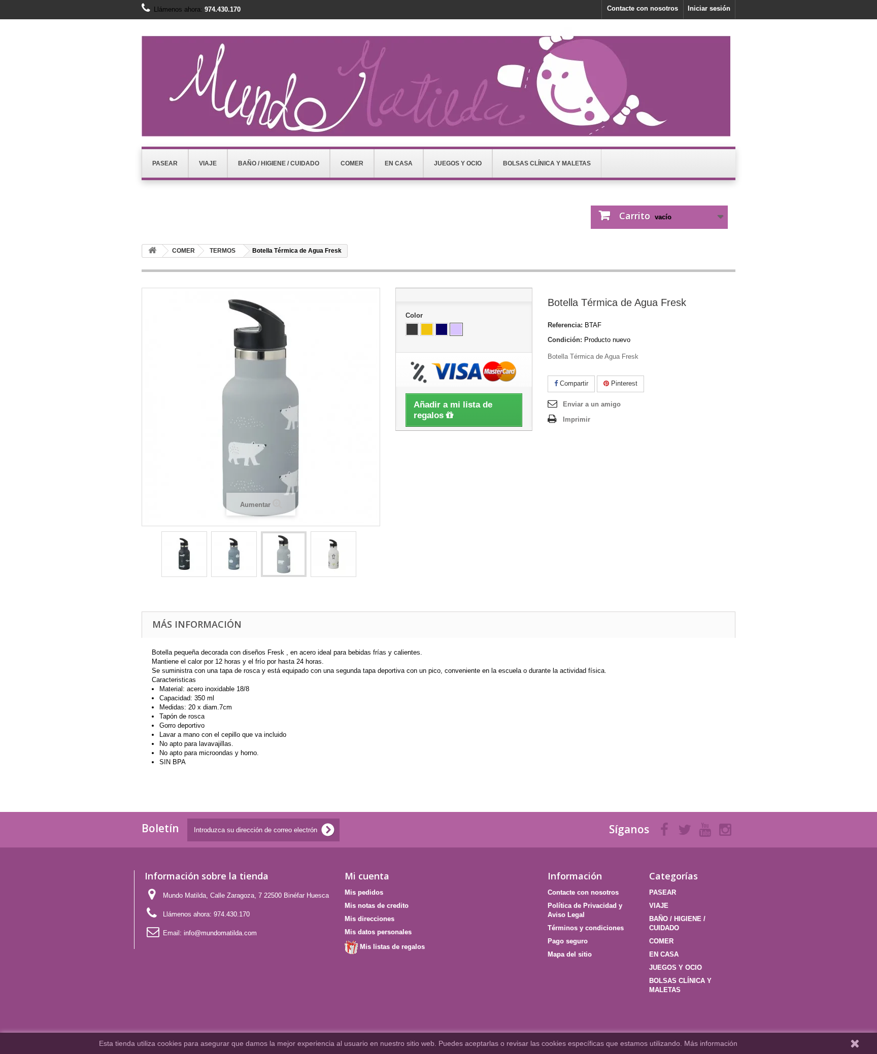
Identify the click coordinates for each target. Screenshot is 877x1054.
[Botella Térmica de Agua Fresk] (184, 554)
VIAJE (658, 905)
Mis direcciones (369, 919)
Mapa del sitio (570, 954)
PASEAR (662, 892)
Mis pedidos (364, 892)
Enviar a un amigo (592, 404)
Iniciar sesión (709, 8)
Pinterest (623, 383)
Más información (710, 1043)
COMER (661, 941)
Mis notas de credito (377, 905)
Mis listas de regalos (391, 946)
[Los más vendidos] (152, 251)
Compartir (573, 383)
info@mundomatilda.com (220, 933)
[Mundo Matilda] (438, 82)
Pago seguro (568, 941)
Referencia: (565, 325)
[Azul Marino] (441, 329)
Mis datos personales (378, 932)
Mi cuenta (367, 876)
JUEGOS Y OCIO (675, 967)
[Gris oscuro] (412, 329)
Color (415, 315)
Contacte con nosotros (642, 8)
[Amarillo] (426, 329)
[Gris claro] (456, 329)
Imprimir (576, 419)
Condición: (565, 340)
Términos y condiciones (586, 928)
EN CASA (664, 954)
